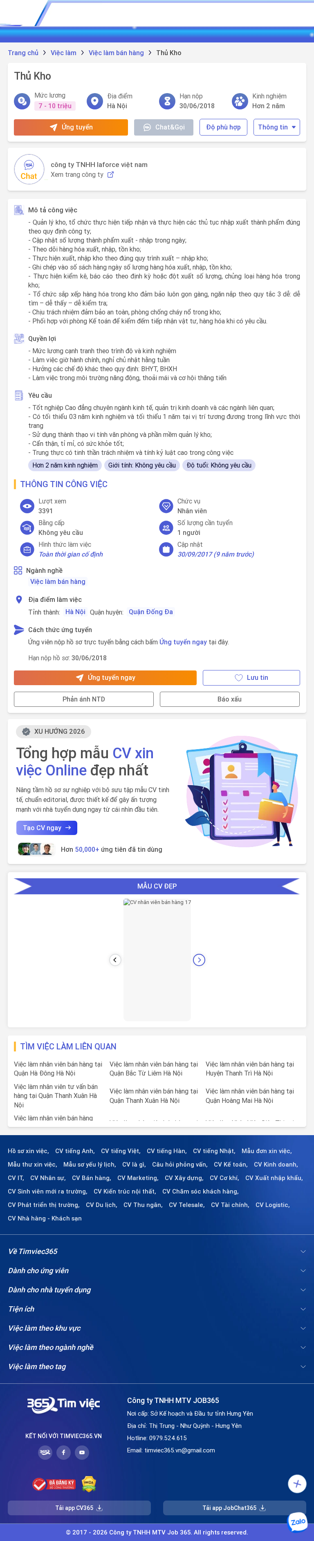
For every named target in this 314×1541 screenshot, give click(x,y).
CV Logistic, (273, 1205)
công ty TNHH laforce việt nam (99, 164)
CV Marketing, (138, 1178)
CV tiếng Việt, (121, 1151)
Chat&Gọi (170, 127)
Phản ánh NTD (84, 699)
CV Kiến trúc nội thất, (125, 1191)
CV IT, (16, 1178)
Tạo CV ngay (42, 828)
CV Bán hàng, (91, 1178)
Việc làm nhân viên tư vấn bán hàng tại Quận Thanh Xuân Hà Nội (56, 1095)
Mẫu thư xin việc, (32, 1164)
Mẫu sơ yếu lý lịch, (89, 1164)
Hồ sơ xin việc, (28, 1151)
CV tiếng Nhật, (214, 1151)
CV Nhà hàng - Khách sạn (45, 1218)
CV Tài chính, (230, 1205)
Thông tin (273, 127)
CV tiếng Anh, (75, 1151)
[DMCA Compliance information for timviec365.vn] (89, 1484)
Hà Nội (75, 612)
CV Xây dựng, (184, 1178)
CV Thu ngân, (143, 1205)
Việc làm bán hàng (57, 581)
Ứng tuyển (77, 127)
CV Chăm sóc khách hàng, (200, 1191)
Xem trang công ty (77, 174)
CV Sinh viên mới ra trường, (47, 1191)
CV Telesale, (187, 1205)
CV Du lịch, (101, 1205)
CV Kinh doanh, (276, 1164)
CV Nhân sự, (48, 1178)
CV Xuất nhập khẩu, (274, 1178)
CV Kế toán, (231, 1164)
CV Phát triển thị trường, (44, 1205)
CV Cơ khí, (224, 1178)
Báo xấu (230, 699)
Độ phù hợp (223, 127)
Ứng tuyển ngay (183, 642)
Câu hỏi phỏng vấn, (180, 1164)
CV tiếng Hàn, (167, 1151)
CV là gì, (134, 1164)
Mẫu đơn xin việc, (267, 1151)
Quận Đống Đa (151, 612)
